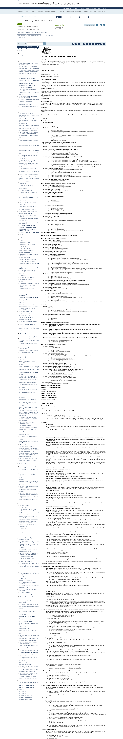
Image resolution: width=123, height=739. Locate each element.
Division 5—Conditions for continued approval (28, 358)
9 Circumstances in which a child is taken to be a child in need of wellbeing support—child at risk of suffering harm (29, 145)
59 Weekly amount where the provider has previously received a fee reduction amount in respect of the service (28, 516)
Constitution (20, 11)
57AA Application (23, 507)
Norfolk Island (101, 11)
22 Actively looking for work (25, 248)
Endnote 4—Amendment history (26, 697)
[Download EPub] (73, 44)
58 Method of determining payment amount (29, 512)
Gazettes (61, 11)
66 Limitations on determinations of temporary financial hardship (27, 620)
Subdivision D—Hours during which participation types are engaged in (27, 271)
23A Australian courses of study (26, 252)
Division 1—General (24, 505)
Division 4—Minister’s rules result (27, 277)
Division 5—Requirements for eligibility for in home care (29, 203)
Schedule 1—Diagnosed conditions (26, 685)
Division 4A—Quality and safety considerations (27, 353)
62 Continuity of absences (25, 599)
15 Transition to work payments (26, 200)
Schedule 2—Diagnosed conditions (26, 687)
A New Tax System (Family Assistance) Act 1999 (29, 34)
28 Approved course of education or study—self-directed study (29, 264)
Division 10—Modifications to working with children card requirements (29, 674)
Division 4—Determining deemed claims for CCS (29, 636)
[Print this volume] (101, 44)
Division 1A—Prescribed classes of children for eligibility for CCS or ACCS (29, 112)
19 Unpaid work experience (25, 242)
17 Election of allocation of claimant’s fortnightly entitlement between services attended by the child (28, 229)
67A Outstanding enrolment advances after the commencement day (28, 627)
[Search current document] (104, 44)
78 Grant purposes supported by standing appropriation (28, 683)
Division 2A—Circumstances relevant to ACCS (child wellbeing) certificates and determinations (28, 157)
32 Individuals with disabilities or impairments (26, 289)
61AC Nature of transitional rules (26, 558)
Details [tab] (66, 17)
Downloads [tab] (83, 17)
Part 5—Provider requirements (26, 463)
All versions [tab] (93, 17)
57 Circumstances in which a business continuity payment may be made (27, 510)
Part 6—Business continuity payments (27, 503)
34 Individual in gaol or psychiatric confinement (26, 294)
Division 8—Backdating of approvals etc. (29, 458)
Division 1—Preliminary (25, 53)
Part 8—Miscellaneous (24, 680)
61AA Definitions (23, 547)
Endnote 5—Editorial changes (25, 699)
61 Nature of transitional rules (26, 594)
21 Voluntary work (23, 246)
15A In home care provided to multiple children (27, 207)
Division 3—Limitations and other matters (29, 604)
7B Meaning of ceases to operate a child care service (29, 93)
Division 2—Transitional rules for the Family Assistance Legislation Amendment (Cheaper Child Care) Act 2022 (29, 555)
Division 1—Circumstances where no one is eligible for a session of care (29, 100)
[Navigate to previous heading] (24, 49)
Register (78, 8)
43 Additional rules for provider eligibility (28, 336)
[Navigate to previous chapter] (87, 44)
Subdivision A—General (25, 234)
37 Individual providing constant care (27, 302)
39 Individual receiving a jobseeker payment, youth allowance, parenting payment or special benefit (29, 308)
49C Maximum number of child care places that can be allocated (28, 433)
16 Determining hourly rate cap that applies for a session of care (28, 219)
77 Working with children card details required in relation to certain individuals (28, 677)
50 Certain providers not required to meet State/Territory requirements (28, 442)
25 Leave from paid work (24, 257)
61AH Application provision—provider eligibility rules (27, 583)
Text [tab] (59, 17)
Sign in (91, 8)
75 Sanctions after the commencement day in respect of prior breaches (28, 663)
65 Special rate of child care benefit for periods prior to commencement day (27, 617)
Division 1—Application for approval (28, 324)
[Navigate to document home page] (18, 49)
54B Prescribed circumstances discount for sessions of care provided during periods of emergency (28, 483)
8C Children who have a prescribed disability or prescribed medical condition (29, 126)
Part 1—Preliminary (23, 50)
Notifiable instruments (50, 11)
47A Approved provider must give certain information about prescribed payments (28, 377)
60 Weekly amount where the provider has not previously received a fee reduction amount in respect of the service (28, 521)
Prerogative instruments (90, 11)
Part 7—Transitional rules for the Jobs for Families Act (28, 590)
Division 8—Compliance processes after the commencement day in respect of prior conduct (29, 657)
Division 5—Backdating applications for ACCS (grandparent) (28, 643)
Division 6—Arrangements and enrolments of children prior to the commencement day (29, 649)
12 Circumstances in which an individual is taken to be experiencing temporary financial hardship (29, 178)
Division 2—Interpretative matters (27, 61)
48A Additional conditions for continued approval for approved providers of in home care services (28, 386)
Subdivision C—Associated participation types (29, 255)
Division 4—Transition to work (26, 190)
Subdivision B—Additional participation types (28, 239)
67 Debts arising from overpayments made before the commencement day (28, 624)
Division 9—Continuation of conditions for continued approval (29, 667)
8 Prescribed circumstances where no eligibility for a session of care (27, 104)
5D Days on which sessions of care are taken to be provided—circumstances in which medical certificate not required (29, 82)
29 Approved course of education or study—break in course (29, 267)
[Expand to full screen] (98, 44)
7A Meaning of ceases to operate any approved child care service (27, 90)
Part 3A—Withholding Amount (26, 311)
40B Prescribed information (25, 319)
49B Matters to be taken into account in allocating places (28, 430)
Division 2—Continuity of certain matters (29, 596)
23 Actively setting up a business (26, 250)
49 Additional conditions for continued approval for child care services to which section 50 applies (28, 419)
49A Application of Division (25, 425)
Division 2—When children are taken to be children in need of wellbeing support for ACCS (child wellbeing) (29, 141)
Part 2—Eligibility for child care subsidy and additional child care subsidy (28, 97)
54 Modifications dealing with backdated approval (28, 461)
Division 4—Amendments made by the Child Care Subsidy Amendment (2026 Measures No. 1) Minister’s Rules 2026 (29, 573)
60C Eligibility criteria (24, 532)
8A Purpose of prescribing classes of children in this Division (29, 116)
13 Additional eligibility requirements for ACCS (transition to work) (28, 193)
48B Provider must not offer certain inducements (27, 396)
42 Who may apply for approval (26, 331)
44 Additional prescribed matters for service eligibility (29, 341)
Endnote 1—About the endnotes (26, 691)
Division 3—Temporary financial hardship (29, 174)
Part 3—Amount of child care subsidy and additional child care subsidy (28, 212)
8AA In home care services (25, 110)
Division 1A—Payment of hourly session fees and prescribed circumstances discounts (28, 474)
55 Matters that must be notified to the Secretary (27, 490)
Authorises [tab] (74, 17)
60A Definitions (22, 528)
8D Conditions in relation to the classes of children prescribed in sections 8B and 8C (28, 129)
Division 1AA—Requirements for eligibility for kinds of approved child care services (29, 107)
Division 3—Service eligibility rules (27, 338)
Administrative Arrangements (73, 11)
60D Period (21, 534)
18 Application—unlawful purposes (27, 237)
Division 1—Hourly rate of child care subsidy (28, 216)
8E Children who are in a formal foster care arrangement (28, 136)
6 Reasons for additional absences (27, 85)
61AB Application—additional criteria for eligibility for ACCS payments (28, 550)
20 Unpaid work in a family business (27, 244)
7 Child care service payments (25, 87)
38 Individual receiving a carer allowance (28, 304)
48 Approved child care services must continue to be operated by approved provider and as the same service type (27, 381)
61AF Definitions (23, 576)
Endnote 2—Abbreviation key (25, 693)
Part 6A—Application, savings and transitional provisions (26, 538)
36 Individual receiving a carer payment (28, 300)
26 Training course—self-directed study (27, 259)
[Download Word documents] (79, 44)
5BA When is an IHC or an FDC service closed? (27, 74)
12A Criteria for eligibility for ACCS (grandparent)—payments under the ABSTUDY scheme (27, 187)
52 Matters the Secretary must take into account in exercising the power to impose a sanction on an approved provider (29, 450)
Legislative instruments (37, 11)
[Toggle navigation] (38, 47)
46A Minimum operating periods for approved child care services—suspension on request (29, 363)
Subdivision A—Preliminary (26, 279)
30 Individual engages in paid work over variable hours (28, 274)
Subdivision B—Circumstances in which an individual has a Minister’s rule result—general (29, 285)
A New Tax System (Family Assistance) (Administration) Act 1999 (33, 32)
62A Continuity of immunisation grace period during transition (29, 601)
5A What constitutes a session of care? (28, 66)
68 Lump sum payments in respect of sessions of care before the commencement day (29, 632)
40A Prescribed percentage (25, 313)
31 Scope (21, 281)
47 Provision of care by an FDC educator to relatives (28, 373)
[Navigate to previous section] (90, 44)
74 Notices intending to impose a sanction (28, 660)
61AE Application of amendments (26, 570)
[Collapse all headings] (38, 49)
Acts (27, 11)
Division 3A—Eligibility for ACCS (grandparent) (27, 182)
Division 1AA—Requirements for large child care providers (29, 466)
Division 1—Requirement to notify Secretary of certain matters (29, 487)
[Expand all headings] (35, 49)
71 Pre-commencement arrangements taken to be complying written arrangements (29, 653)
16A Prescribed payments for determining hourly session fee (28, 222)
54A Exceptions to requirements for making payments (28, 478)
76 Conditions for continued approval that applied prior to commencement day (28, 670)
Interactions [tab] (102, 17)
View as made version (89, 25)
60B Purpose (22, 530)
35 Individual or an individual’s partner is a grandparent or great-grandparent (28, 298)
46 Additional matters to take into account (28, 350)
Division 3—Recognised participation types (29, 232)
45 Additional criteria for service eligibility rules (28, 344)
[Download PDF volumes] (76, 44)
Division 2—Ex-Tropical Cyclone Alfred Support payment (28, 525)
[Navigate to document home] (84, 44)
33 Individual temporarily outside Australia (28, 292)
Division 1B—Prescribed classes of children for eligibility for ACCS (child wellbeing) (29, 133)
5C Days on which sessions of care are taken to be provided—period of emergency (29, 77)
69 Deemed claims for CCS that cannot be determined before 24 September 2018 (28, 639)
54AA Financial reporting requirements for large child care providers (28, 470)
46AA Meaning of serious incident (26, 355)
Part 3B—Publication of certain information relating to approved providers (28, 316)
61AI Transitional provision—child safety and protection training (29, 586)
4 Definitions (22, 59)
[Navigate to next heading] (26, 49)
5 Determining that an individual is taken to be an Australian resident (28, 64)
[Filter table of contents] (32, 49)
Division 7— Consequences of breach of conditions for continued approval (28, 445)
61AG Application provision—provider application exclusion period (27, 579)
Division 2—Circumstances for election (28, 225)
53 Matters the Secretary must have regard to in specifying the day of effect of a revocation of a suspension (28, 455)
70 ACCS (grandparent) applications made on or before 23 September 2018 (28, 646)
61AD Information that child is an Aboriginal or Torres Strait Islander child (29, 561)
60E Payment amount (24, 535)
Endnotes (21, 689)
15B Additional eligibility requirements (27, 209)
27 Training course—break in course (27, 261)
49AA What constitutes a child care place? (28, 427)
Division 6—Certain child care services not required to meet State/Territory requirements (29, 438)
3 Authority (21, 57)
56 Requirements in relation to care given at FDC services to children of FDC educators (28, 500)
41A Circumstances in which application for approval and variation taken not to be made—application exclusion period (29, 328)
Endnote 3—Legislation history (26, 695)
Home (18, 16)
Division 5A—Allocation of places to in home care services (28, 423)
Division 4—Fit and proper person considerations (27, 348)
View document (22, 43)
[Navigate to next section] (93, 44)
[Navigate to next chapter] (96, 44)
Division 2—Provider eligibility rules (27, 333)
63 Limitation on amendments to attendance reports (29, 607)
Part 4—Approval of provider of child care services (28, 322)
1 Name (21, 55)
